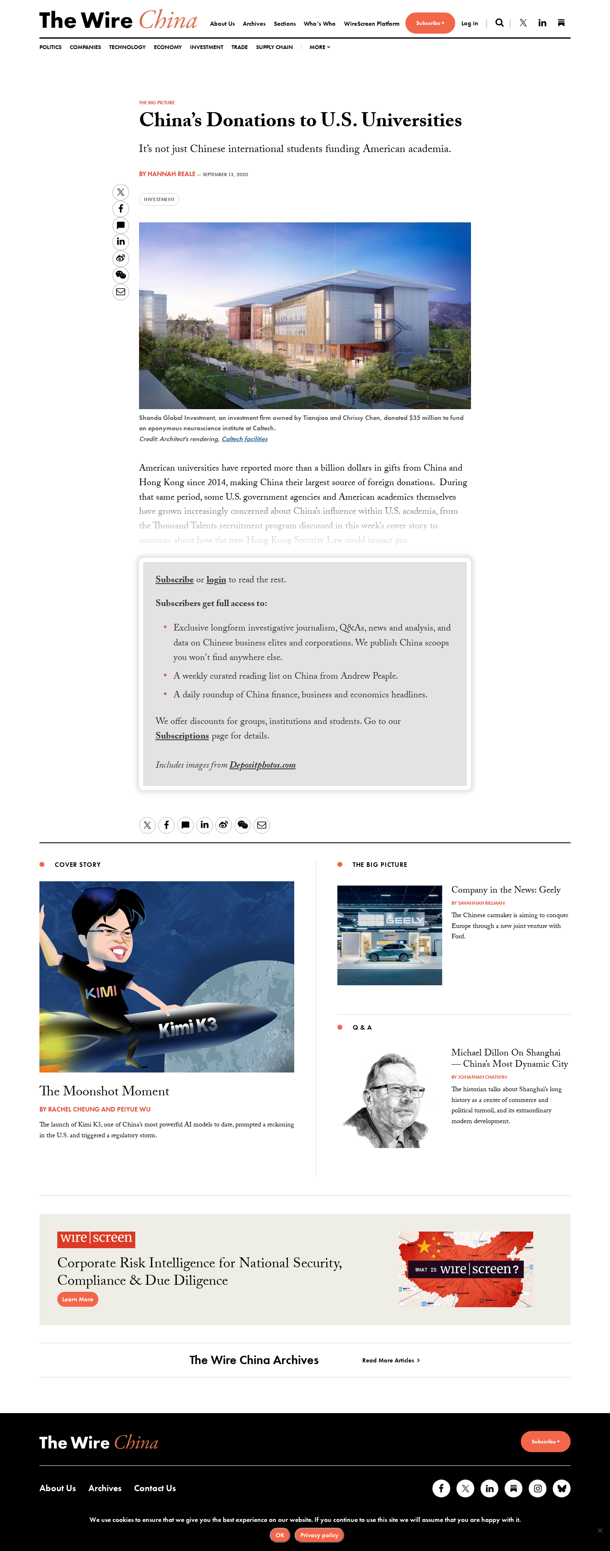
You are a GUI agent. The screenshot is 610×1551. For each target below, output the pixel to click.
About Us (222, 24)
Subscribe (175, 581)
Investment (206, 47)
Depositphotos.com (262, 766)
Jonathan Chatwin (482, 1077)
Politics (50, 47)
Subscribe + (430, 23)
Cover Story (78, 864)
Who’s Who (320, 24)
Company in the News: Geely (506, 891)
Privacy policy (319, 1535)
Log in (469, 23)
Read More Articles (388, 1360)
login (216, 581)
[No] (599, 1530)
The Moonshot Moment (104, 1093)
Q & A (362, 1027)
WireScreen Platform (372, 24)
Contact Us (155, 1488)
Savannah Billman (481, 903)
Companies (85, 47)
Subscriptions (182, 737)
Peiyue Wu (134, 1109)
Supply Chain (274, 47)
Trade (240, 47)
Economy (168, 47)
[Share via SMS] (120, 225)
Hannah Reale (171, 173)
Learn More (77, 1299)
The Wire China (118, 18)
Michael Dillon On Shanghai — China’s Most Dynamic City (509, 1059)
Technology (127, 47)
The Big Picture (157, 102)
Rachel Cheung (74, 1109)
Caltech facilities (244, 438)
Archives (254, 24)
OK (280, 1535)
